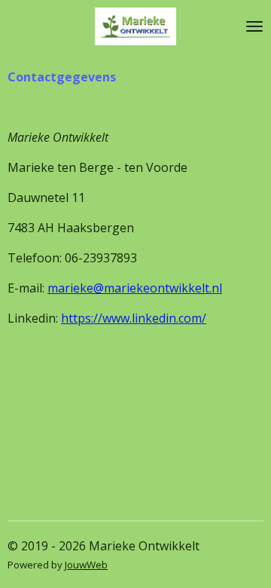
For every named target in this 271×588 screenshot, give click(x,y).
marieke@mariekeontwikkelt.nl (134, 288)
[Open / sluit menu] (254, 26)
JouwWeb (86, 564)
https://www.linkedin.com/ (133, 318)
